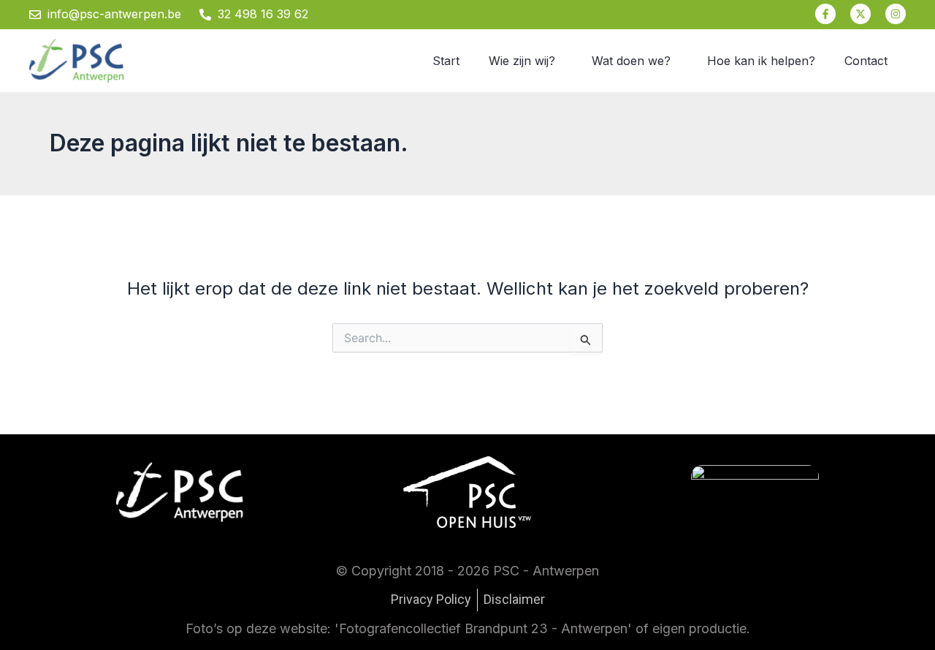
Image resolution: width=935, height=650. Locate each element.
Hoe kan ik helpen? (761, 60)
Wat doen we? (631, 60)
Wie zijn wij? (522, 60)
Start (445, 60)
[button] (525, 61)
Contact (866, 60)
